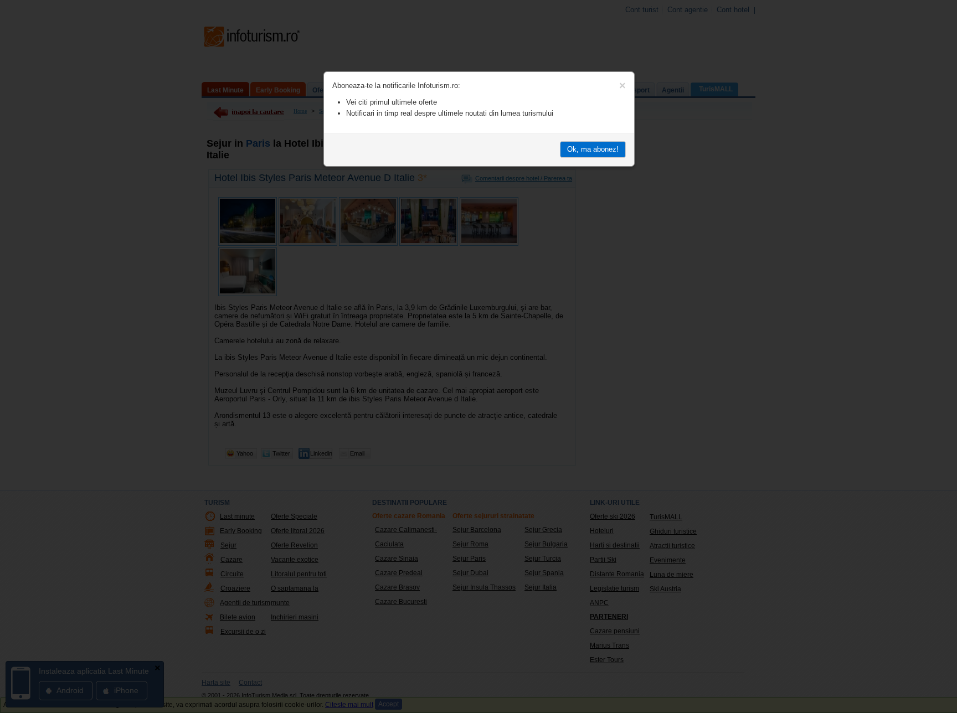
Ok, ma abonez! (593, 149)
